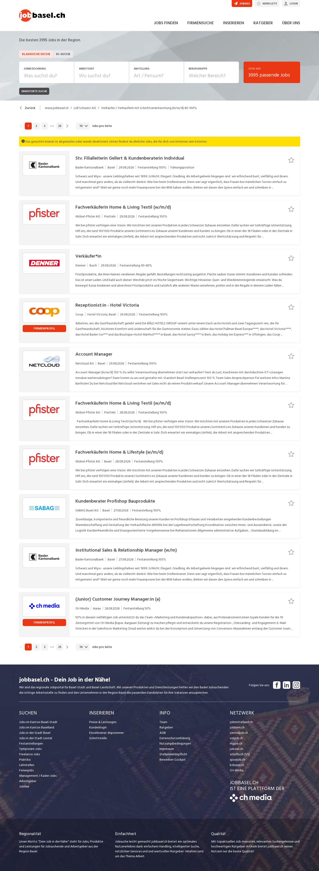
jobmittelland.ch (241, 722)
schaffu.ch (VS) (240, 754)
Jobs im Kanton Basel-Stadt (38, 722)
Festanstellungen (31, 743)
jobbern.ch (237, 727)
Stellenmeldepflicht (173, 754)
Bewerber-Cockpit (173, 759)
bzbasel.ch (237, 765)
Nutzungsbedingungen (175, 743)
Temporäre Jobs (30, 749)
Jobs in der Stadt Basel (34, 732)
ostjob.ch (236, 738)
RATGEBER (263, 23)
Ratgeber (166, 727)
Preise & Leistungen (103, 722)
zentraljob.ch (239, 732)
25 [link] (59, 126)
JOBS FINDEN (166, 23)
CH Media (236, 770)
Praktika (25, 759)
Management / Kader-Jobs (38, 775)
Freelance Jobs (29, 754)
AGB (163, 732)
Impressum (167, 749)
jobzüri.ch (236, 749)
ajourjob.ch (237, 759)
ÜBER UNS (291, 23)
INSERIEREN (233, 23)
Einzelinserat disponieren (106, 732)
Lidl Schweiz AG (85, 108)
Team (163, 722)
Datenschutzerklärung (175, 738)
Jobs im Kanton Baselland (36, 727)
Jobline (24, 786)
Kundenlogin (98, 727)
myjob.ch (236, 743)
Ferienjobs (26, 770)
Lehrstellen (26, 765)
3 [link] (44, 126)
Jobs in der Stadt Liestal (35, 738)
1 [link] (28, 126)
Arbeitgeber (27, 781)
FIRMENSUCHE (200, 23)
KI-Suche (63, 54)
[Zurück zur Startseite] (251, 801)
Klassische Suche (36, 54)
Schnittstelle (98, 738)
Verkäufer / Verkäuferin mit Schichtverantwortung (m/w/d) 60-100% (149, 108)
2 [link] (36, 126)
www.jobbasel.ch (57, 108)
